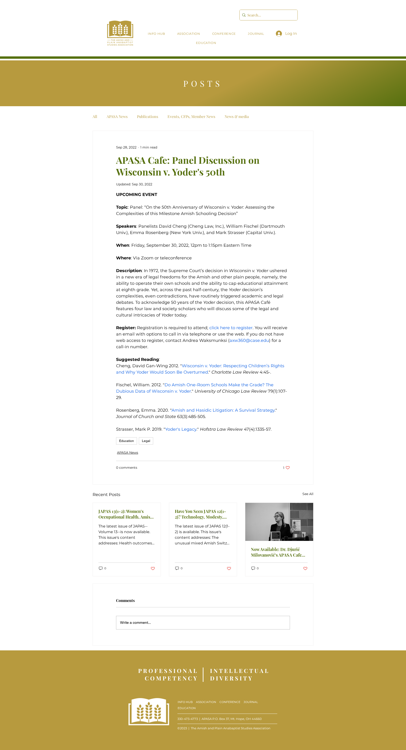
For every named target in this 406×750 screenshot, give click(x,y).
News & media (237, 116)
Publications (147, 116)
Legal (146, 441)
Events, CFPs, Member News (191, 116)
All (95, 116)
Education (126, 441)
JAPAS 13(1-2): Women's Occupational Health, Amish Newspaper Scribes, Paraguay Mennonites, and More (125, 514)
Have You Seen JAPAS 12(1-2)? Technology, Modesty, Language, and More (200, 514)
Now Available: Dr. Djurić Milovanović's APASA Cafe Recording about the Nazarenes (276, 552)
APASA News (117, 116)
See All (307, 494)
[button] (188, 33)
